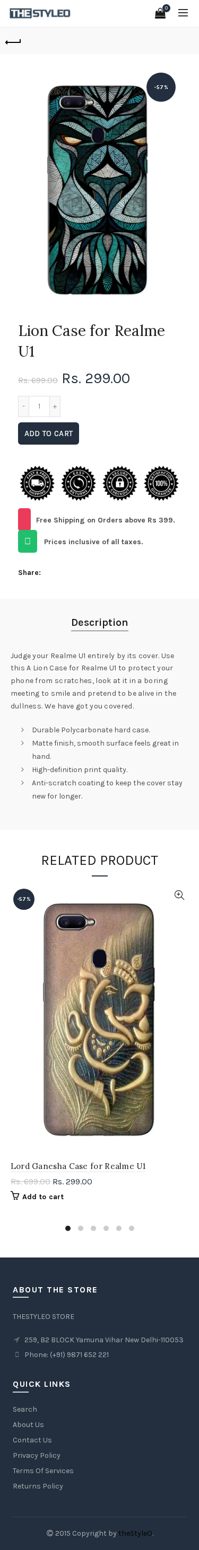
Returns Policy (38, 1486)
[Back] (13, 40)
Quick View (179, 895)
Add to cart (48, 433)
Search (25, 1409)
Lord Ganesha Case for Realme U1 (78, 1166)
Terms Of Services (43, 1470)
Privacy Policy (36, 1455)
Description (99, 622)
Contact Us (32, 1440)
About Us (28, 1424)
